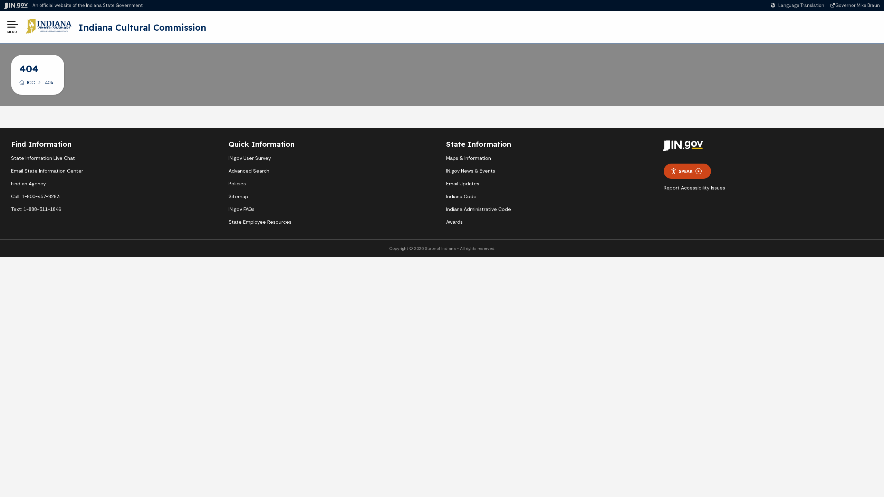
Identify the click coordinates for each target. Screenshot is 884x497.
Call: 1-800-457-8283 (35, 196)
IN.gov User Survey (250, 158)
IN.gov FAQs (241, 209)
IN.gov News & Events (470, 171)
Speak (686, 171)
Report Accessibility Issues (694, 188)
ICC (31, 82)
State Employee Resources (260, 222)
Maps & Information (468, 158)
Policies (237, 184)
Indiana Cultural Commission (142, 27)
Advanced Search (249, 171)
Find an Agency (28, 184)
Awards (454, 222)
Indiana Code (461, 196)
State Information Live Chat (43, 158)
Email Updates (462, 184)
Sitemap (238, 196)
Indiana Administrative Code (478, 209)
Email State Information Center (47, 171)
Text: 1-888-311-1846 (36, 209)
